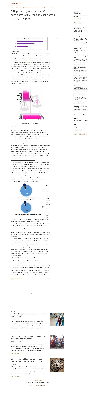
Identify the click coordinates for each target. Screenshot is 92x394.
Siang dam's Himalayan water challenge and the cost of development (80, 81)
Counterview (16, 3)
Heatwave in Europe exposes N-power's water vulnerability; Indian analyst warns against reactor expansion (80, 35)
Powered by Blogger (38, 380)
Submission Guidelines (27, 7)
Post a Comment (17, 353)
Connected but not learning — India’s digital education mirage (80, 84)
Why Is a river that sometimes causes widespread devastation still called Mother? (80, 23)
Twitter (36, 385)
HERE (77, 120)
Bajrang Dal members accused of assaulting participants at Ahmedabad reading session (80, 67)
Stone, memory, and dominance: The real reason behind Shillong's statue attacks (80, 71)
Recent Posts (44, 7)
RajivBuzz (51, 7)
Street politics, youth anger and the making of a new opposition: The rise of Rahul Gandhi (80, 51)
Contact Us (36, 7)
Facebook (38, 385)
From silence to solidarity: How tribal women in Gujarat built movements (80, 63)
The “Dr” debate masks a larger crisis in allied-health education (80, 28)
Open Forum (18, 7)
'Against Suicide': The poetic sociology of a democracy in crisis (81, 48)
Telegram (43, 385)
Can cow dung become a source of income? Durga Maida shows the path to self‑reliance (80, 98)
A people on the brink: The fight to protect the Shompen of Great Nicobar (80, 114)
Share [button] (57, 38)
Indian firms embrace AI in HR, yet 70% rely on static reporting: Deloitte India (80, 60)
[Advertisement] (37, 28)
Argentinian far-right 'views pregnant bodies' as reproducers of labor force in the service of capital (81, 110)
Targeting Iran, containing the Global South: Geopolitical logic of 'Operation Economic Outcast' (80, 39)
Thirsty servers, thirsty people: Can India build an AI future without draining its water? (80, 43)
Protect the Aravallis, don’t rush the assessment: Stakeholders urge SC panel (80, 88)
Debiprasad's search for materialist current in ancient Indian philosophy (81, 74)
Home (12, 7)
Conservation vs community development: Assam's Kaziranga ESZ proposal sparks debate (81, 56)
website (28, 62)
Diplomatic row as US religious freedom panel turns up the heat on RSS (80, 102)
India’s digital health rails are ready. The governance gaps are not (80, 31)
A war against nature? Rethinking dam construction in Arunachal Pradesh (80, 78)
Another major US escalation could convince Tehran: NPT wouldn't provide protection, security (80, 106)
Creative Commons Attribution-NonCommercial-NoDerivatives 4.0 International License (80, 133)
